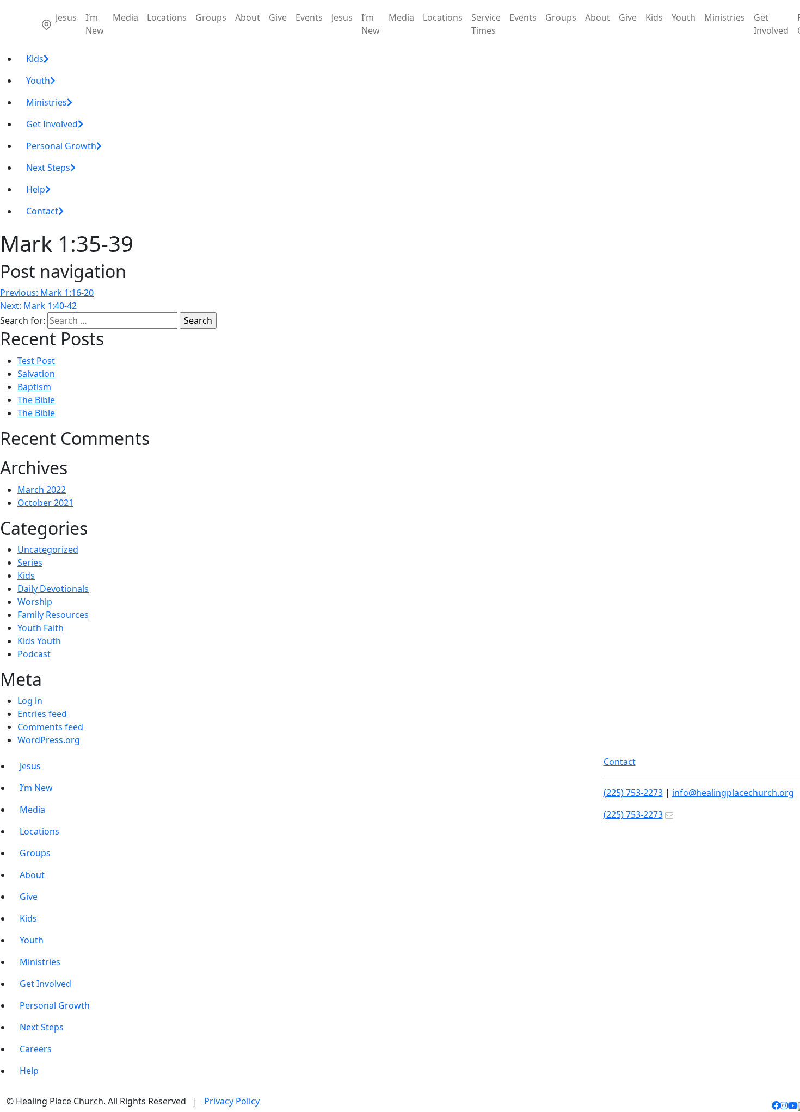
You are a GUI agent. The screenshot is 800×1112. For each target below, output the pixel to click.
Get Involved (771, 23)
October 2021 (45, 503)
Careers (36, 1049)
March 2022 (41, 490)
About (247, 17)
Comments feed (50, 727)
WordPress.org (48, 740)
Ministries (724, 17)
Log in (29, 701)
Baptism (34, 387)
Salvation (36, 374)
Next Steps (48, 168)
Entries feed (42, 714)
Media (125, 17)
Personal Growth (61, 146)
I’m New (94, 23)
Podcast (34, 654)
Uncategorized (47, 549)
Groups (210, 17)
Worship (34, 602)
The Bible (36, 400)
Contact (42, 211)
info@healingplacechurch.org (733, 793)
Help (35, 189)
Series (29, 563)
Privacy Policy (232, 1101)
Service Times (486, 23)
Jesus (66, 17)
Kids (654, 17)
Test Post (36, 361)
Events (309, 17)
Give (278, 17)
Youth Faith (40, 628)
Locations (167, 17)
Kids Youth (39, 641)
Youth (684, 17)
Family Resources (53, 615)
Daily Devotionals (53, 589)
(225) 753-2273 (633, 793)
